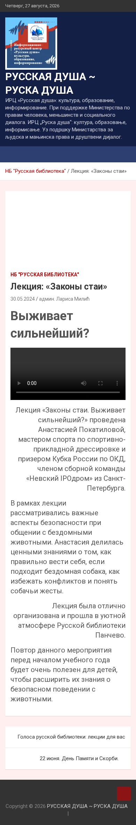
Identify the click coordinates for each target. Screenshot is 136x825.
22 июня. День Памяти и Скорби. (79, 758)
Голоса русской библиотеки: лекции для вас (71, 737)
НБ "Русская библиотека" (44, 274)
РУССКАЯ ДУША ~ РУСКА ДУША (87, 806)
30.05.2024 (22, 299)
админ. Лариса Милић (64, 299)
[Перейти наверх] (124, 794)
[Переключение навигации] (14, 154)
